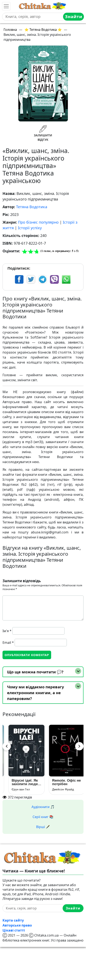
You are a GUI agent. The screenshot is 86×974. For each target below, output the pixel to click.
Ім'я (7, 631)
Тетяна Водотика (31, 206)
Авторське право (17, 925)
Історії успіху (30, 227)
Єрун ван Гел (17, 789)
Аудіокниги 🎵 (43, 807)
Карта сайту (13, 920)
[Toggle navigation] (6, 6)
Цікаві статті (14, 930)
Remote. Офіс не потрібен (62, 782)
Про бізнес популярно (38, 222)
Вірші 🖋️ (43, 827)
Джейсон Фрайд (59, 789)
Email (8, 642)
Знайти (73, 16)
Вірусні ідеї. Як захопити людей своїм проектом (22, 782)
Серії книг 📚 (43, 817)
